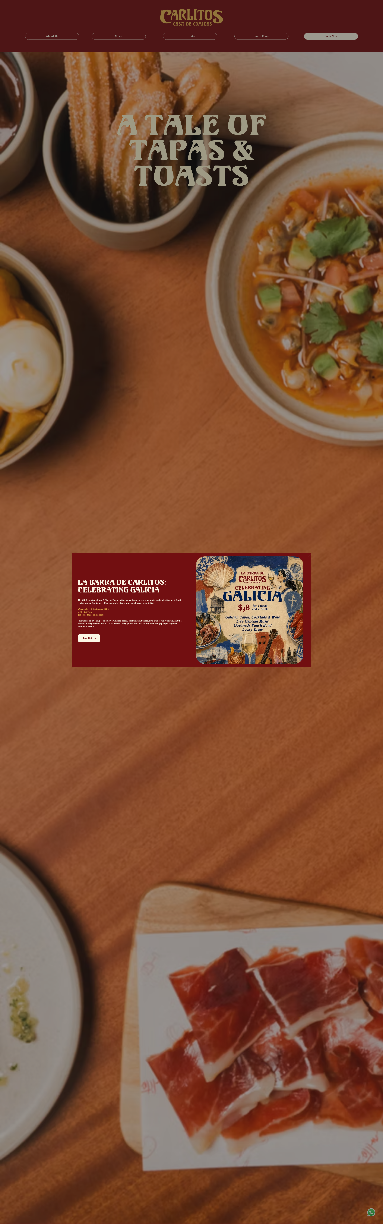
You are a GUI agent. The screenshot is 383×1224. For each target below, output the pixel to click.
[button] (309, 555)
